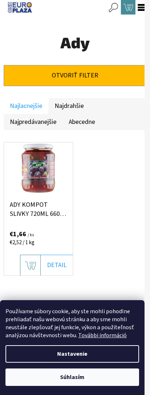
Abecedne (82, 121)
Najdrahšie (69, 105)
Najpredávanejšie (33, 121)
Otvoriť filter (75, 75)
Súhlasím (72, 377)
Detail (57, 265)
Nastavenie (72, 354)
